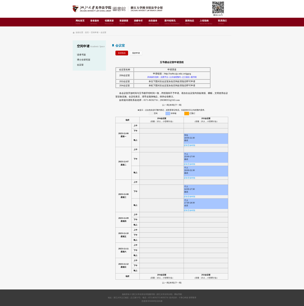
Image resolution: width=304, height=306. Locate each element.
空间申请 (94, 32)
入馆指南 (206, 22)
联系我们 (222, 22)
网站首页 (80, 22)
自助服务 (154, 22)
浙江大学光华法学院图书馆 (120, 9)
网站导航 (178, 294)
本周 (172, 105)
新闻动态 (189, 22)
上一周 (165, 105)
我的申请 (136, 53)
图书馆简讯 (172, 22)
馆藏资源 (109, 22)
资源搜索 (123, 22)
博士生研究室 (83, 60)
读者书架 (81, 55)
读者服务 (94, 22)
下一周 (178, 105)
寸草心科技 (183, 298)
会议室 (103, 32)
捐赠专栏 (138, 22)
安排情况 (122, 53)
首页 (87, 32)
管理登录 (192, 298)
